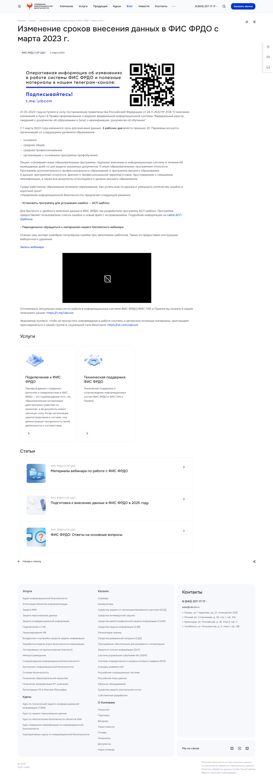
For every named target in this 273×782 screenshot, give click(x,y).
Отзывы (102, 732)
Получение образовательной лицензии (45, 678)
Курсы (27, 697)
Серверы (103, 598)
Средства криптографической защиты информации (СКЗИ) (132, 621)
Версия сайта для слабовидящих (219, 772)
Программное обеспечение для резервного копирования (131, 644)
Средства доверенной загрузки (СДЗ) (120, 638)
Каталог (103, 591)
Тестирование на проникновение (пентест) (47, 649)
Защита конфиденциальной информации (46, 621)
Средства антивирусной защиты (116, 615)
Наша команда (106, 749)
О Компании (106, 702)
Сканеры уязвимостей (111, 666)
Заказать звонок (243, 6)
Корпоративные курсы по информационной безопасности (56, 734)
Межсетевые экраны (110, 632)
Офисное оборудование (112, 684)
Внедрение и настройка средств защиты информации (53, 638)
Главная (21, 20)
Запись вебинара (32, 247)
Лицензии (103, 709)
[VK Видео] (247, 748)
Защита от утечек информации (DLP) (119, 649)
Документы (104, 744)
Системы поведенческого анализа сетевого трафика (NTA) (132, 661)
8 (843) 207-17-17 (205, 6)
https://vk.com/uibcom (122, 325)
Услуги (27, 591)
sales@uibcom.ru (191, 607)
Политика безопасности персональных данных (226, 762)
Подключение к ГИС (34, 626)
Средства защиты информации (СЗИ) (119, 626)
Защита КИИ (30, 609)
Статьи (32, 20)
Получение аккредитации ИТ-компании (45, 684)
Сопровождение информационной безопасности (51, 661)
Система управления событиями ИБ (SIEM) (122, 655)
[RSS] (247, 21)
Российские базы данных (112, 678)
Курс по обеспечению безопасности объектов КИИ (52, 719)
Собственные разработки (112, 695)
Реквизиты (104, 738)
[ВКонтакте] (232, 748)
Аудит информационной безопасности (45, 598)
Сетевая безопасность (36, 672)
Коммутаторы (105, 604)
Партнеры (103, 715)
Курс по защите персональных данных (45, 713)
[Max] (239, 748)
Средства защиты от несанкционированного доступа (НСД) (132, 609)
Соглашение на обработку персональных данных (228, 765)
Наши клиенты (106, 726)
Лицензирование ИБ (34, 632)
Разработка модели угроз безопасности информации (53, 644)
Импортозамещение (34, 655)
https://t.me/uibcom (60, 313)
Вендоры (103, 721)
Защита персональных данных (40, 615)
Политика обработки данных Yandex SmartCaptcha (228, 769)
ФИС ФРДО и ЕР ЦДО (33, 52)
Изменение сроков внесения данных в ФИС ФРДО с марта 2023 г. (72, 20)
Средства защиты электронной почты (119, 689)
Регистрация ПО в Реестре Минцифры (45, 689)
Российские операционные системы (119, 672)
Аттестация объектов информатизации (45, 604)
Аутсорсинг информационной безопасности (48, 666)
